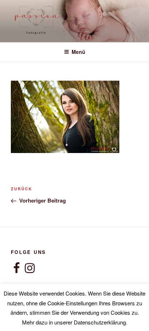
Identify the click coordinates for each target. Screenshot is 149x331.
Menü (78, 51)
